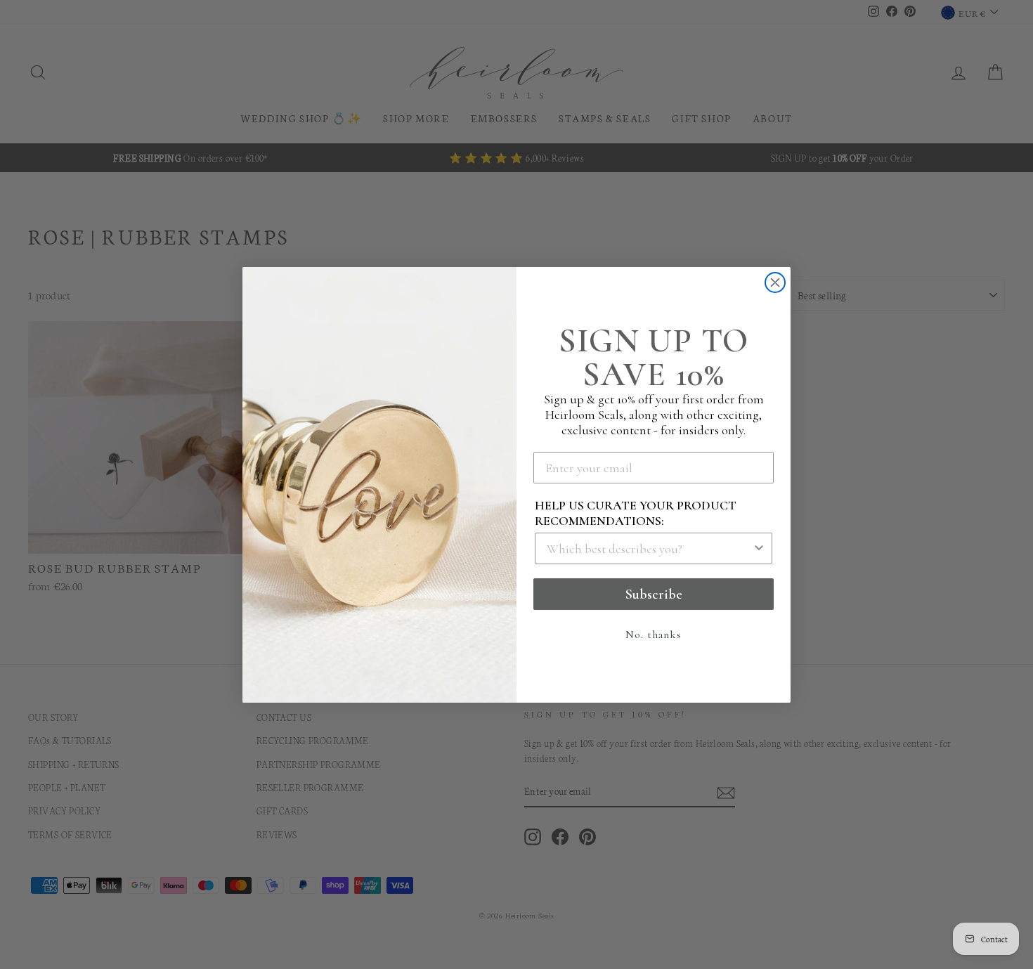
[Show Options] (759, 548)
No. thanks (653, 634)
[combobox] (649, 548)
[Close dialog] (775, 282)
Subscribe (653, 594)
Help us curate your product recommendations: (635, 512)
